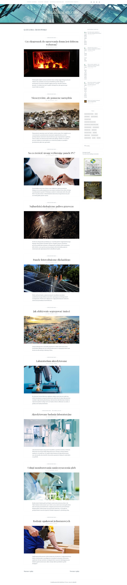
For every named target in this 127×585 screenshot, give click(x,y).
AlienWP (74, 582)
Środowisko (51, 37)
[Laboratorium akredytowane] (51, 393)
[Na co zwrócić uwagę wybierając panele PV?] (51, 185)
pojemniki (96, 127)
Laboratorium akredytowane (51, 361)
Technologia (56, 410)
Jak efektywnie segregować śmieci (51, 311)
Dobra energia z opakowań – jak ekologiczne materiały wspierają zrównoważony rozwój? (93, 65)
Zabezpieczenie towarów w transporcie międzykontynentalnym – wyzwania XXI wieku (94, 49)
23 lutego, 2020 (51, 363)
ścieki (98, 137)
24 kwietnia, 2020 (52, 313)
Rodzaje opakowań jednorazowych (51, 521)
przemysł (87, 129)
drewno (87, 116)
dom (96, 113)
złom (93, 137)
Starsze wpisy (28, 571)
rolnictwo (88, 132)
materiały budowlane (91, 124)
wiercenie (88, 137)
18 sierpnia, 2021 (51, 47)
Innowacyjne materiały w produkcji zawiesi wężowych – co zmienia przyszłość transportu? (94, 83)
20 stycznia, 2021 (51, 209)
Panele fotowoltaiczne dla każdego (51, 259)
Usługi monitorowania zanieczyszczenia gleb (52, 467)
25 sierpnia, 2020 (51, 262)
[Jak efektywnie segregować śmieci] (51, 343)
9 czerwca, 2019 (51, 523)
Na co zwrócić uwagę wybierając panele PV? (51, 153)
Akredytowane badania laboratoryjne (52, 414)
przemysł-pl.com (63, 12)
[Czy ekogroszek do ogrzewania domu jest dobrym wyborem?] (51, 76)
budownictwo (89, 113)
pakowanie (88, 127)
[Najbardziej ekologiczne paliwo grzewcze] (51, 238)
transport (94, 135)
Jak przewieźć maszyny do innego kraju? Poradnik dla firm (94, 101)
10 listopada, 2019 (51, 470)
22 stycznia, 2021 (51, 155)
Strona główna (32, 1)
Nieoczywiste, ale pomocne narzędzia (51, 97)
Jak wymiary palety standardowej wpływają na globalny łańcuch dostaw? (94, 33)
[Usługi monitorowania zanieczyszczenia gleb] (51, 499)
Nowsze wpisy (74, 571)
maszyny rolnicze (90, 121)
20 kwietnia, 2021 (52, 100)
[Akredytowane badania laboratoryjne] (51, 446)
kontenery (94, 116)
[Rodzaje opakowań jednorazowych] (51, 553)
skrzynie (87, 135)
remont (94, 129)
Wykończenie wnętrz (71, 1)
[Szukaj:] (92, 145)
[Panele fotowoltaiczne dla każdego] (51, 291)
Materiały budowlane (57, 1)
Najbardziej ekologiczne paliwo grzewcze (52, 206)
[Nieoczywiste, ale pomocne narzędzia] (51, 130)
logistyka (88, 119)
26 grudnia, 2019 (51, 417)
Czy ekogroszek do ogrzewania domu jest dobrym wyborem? (51, 43)
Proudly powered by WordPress (57, 582)
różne (95, 132)
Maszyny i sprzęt (43, 1)
